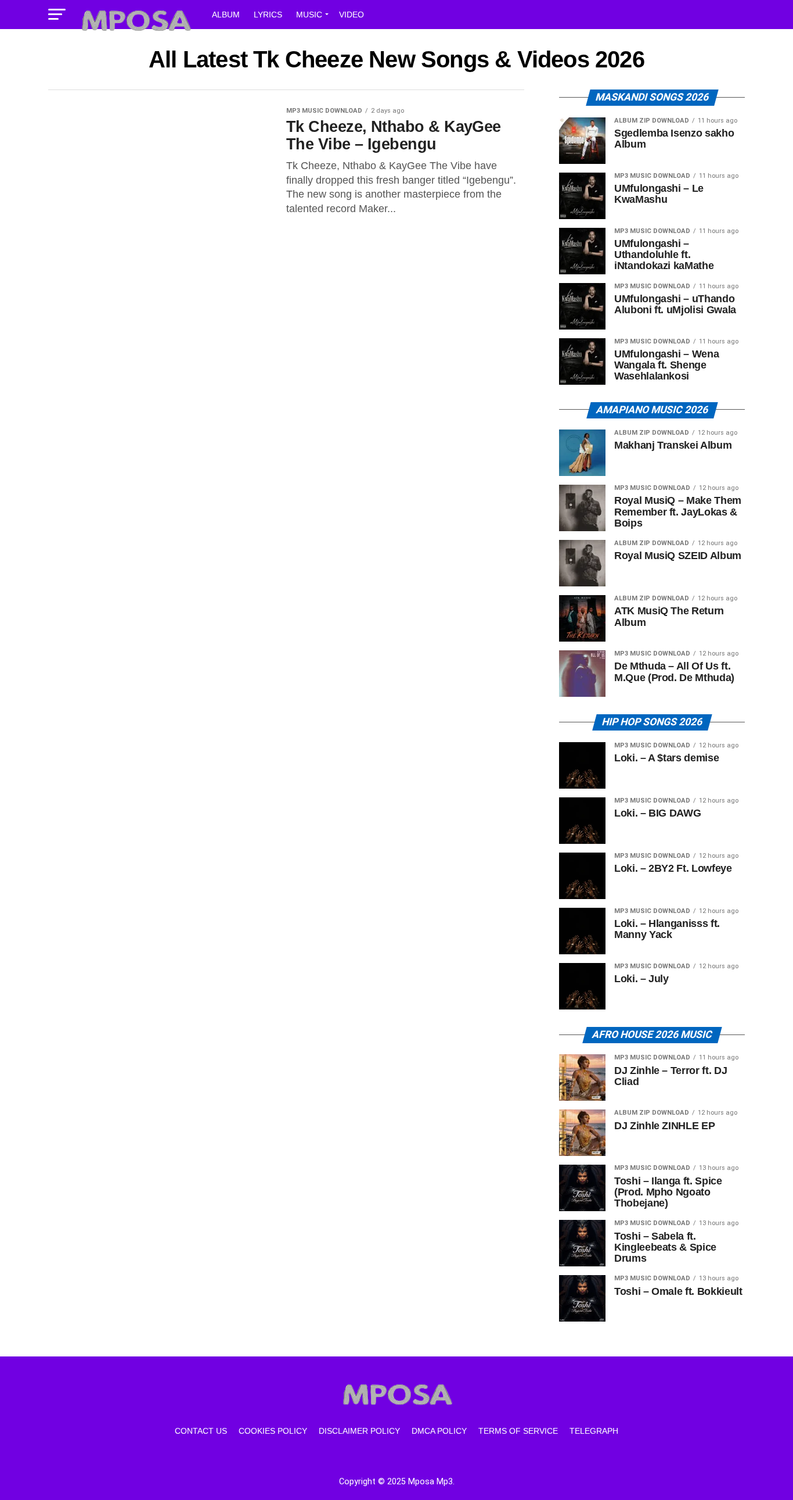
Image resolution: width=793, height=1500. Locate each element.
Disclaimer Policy (359, 1430)
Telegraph (593, 1430)
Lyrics (268, 14)
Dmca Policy (439, 1430)
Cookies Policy (273, 1430)
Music (309, 14)
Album (226, 14)
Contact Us (201, 1430)
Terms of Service (518, 1430)
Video (351, 14)
